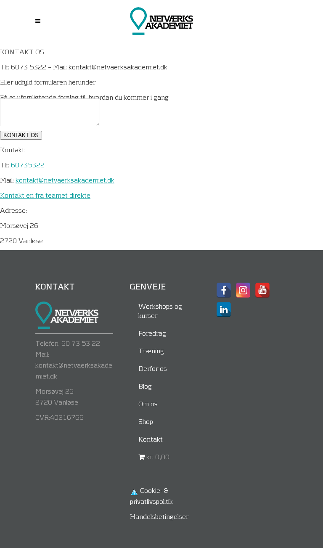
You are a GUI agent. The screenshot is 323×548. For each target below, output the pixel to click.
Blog (145, 386)
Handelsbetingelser (159, 516)
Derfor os (152, 368)
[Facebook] (223, 290)
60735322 (28, 165)
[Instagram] (243, 290)
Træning (151, 351)
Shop (145, 421)
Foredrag (152, 333)
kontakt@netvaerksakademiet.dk (65, 180)
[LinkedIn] (223, 309)
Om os (148, 404)
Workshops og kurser (160, 310)
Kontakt (150, 439)
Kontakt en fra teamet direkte (45, 195)
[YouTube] (262, 290)
